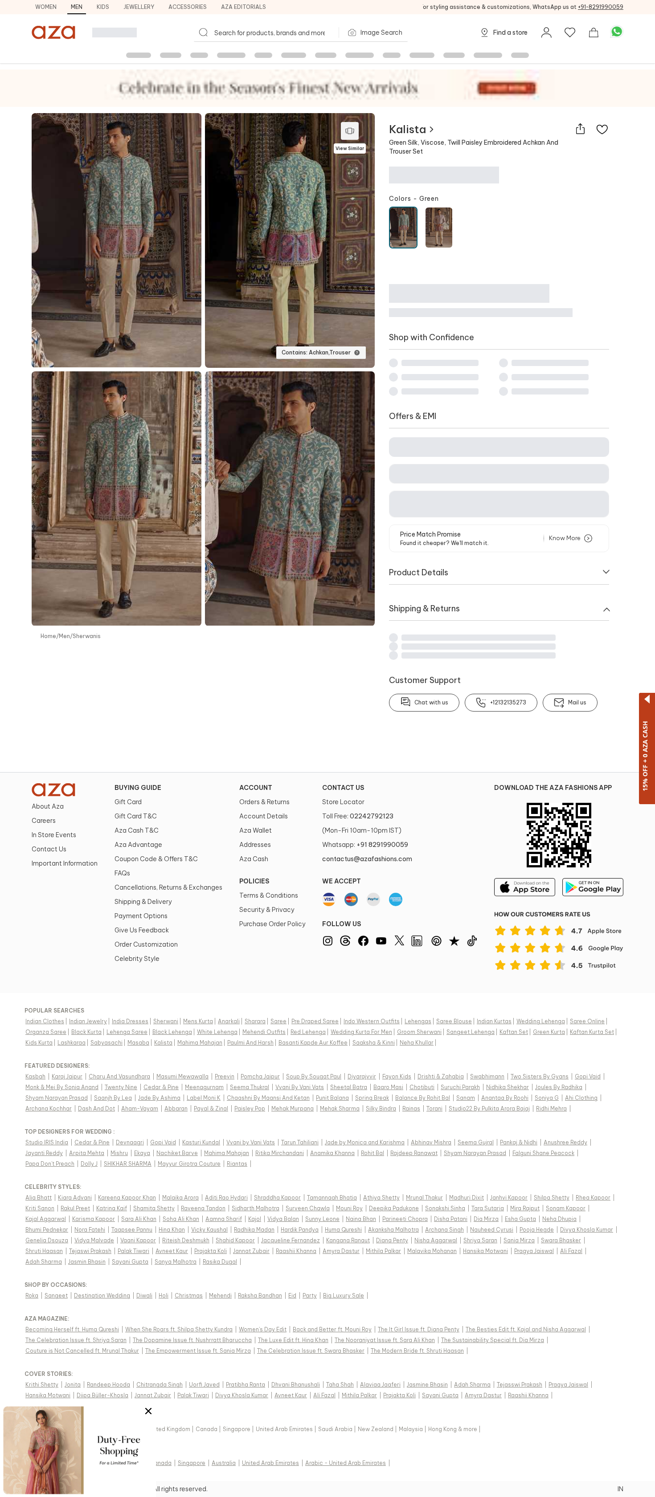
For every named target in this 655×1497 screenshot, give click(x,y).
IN (620, 1489)
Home (48, 636)
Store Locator (343, 802)
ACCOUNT (255, 788)
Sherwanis (87, 636)
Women (46, 7)
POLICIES (254, 881)
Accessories (187, 7)
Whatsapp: (365, 845)
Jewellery (138, 7)
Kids (103, 7)
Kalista (407, 129)
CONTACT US (343, 788)
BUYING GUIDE (138, 788)
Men (76, 7)
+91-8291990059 (600, 7)
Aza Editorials (243, 7)
